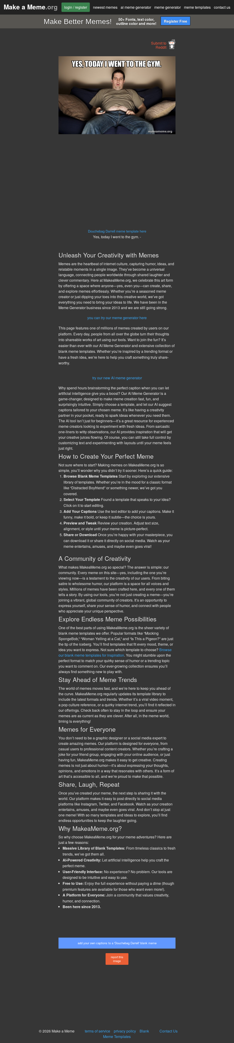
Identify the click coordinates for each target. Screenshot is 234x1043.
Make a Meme (31, 6)
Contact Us (169, 1031)
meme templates (197, 7)
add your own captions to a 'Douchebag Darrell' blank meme (117, 943)
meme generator (167, 7)
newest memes (105, 7)
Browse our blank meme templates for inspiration (115, 652)
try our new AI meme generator (117, 377)
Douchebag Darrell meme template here (117, 231)
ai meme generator (136, 7)
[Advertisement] (34, 124)
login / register (75, 7)
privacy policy (125, 1031)
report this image (117, 959)
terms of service (97, 1031)
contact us (222, 7)
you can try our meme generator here (117, 317)
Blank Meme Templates (126, 1033)
